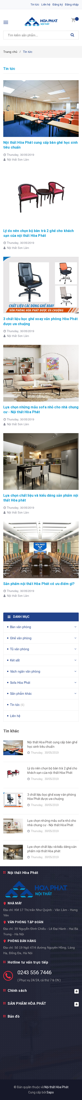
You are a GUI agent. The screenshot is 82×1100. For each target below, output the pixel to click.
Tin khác (11, 731)
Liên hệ (45, 4)
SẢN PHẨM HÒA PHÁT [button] (27, 1003)
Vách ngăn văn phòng (25, 671)
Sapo (50, 1092)
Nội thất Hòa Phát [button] (23, 873)
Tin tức (35, 4)
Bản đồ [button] (13, 1016)
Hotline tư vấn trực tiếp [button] (28, 962)
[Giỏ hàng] (73, 19)
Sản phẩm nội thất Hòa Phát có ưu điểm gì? (39, 584)
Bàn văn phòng (20, 627)
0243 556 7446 (34, 972)
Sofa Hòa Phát (20, 682)
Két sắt (15, 660)
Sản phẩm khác (21, 693)
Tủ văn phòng (19, 649)
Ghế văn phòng (20, 638)
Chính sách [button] (17, 990)
